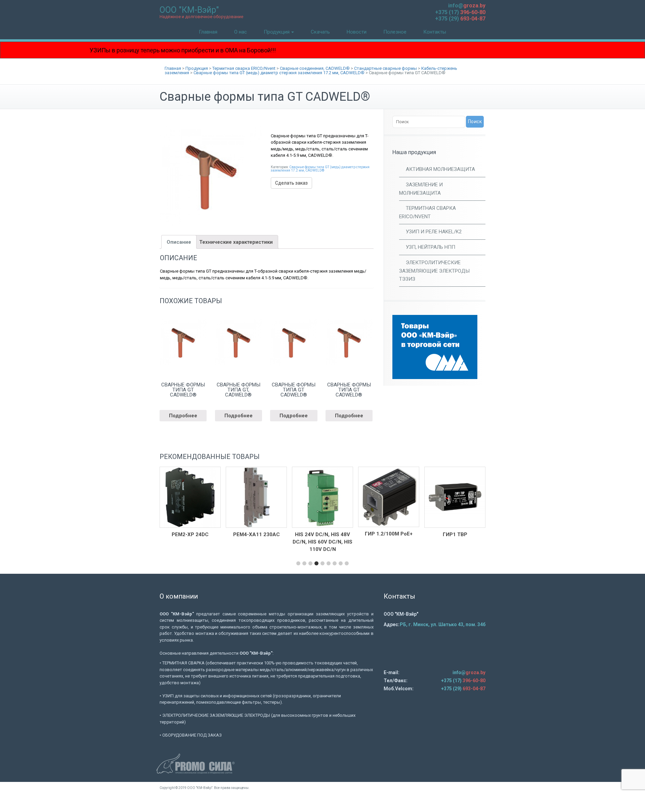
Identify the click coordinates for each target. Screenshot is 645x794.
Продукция (277, 32)
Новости (357, 32)
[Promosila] (322, 763)
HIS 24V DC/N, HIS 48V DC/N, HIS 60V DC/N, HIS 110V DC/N (322, 541)
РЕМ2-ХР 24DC (190, 534)
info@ (466, 5)
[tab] (179, 242)
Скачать (320, 32)
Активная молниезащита (440, 169)
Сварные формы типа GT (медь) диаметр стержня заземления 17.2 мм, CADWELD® (320, 168)
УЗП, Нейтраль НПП (430, 247)
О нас (240, 32)
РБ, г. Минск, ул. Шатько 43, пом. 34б (442, 624)
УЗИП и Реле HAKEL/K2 (434, 232)
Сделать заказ (291, 183)
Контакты (434, 32)
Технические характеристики (236, 242)
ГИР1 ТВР (455, 534)
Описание (179, 242)
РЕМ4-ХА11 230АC (256, 534)
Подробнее (183, 416)
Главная (208, 32)
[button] (298, 563)
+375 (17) (460, 12)
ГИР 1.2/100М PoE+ (389, 534)
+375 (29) (460, 18)
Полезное (394, 32)
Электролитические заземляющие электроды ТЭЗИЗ (434, 271)
